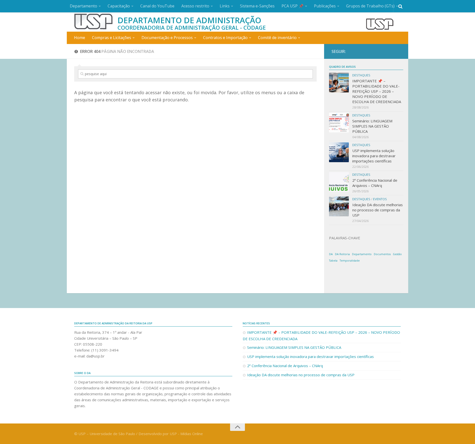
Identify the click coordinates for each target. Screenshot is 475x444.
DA (331, 254)
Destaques (361, 75)
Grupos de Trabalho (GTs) (370, 6)
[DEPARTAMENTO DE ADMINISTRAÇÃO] (93, 21)
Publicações (325, 6)
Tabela (333, 260)
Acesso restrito (195, 6)
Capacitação (119, 6)
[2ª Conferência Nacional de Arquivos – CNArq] (339, 182)
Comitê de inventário (277, 37)
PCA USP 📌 (293, 6)
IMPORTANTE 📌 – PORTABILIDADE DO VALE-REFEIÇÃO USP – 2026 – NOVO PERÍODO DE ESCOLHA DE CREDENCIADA (376, 91)
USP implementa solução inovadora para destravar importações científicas (374, 155)
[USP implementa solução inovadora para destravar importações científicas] (339, 152)
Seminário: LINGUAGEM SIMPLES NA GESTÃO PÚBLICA (372, 126)
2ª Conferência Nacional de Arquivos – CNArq (374, 183)
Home (79, 37)
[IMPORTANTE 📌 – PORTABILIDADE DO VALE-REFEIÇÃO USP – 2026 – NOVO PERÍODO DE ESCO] (339, 82)
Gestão (397, 254)
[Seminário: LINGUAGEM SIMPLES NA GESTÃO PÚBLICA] (339, 123)
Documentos (382, 254)
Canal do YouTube (157, 6)
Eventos (380, 199)
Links (225, 6)
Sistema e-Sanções (257, 6)
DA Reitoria (342, 254)
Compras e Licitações (111, 37)
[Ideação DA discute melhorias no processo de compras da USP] (339, 206)
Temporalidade (350, 260)
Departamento (83, 6)
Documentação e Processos (167, 37)
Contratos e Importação (225, 37)
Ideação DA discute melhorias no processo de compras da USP (377, 210)
